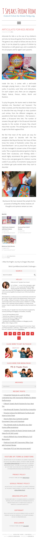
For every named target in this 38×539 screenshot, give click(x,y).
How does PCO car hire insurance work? (17, 448)
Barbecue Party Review (8, 246)
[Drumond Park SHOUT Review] (25, 220)
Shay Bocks (28, 534)
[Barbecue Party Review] (9, 239)
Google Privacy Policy (19, 490)
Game (8, 257)
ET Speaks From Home (19, 9)
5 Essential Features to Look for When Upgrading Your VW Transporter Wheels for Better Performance (19, 397)
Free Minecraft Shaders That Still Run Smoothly (20, 409)
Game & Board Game (11, 256)
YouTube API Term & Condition (12, 463)
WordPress (31, 536)
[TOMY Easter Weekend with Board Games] (9, 220)
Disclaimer (26, 526)
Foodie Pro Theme (18, 534)
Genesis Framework (14, 536)
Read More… (21, 329)
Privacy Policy (26, 477)
